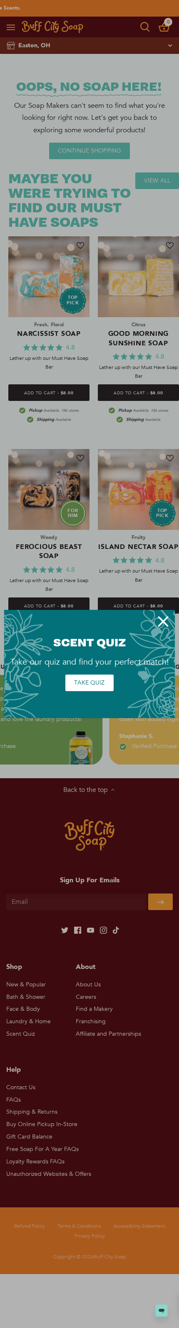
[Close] (163, 621)
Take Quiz (89, 683)
